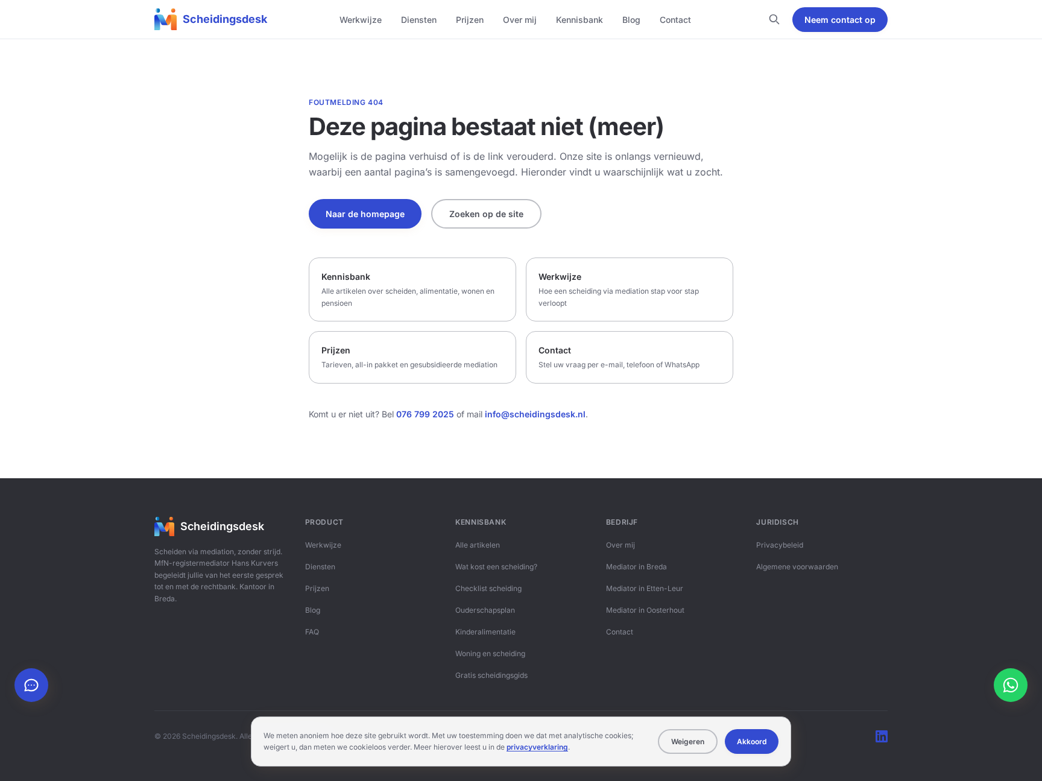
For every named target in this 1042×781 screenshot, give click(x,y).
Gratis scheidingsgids (491, 675)
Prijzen (470, 19)
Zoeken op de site (486, 214)
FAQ (312, 631)
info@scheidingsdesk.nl (535, 414)
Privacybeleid (779, 544)
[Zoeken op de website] (774, 19)
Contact (675, 19)
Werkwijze (360, 19)
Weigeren (687, 741)
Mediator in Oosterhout (645, 610)
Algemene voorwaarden (797, 566)
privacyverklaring (537, 746)
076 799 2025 (425, 414)
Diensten (419, 19)
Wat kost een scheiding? (496, 566)
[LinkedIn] (882, 736)
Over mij (520, 19)
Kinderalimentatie (485, 631)
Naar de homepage (365, 214)
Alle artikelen (477, 544)
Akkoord (751, 741)
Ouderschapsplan (485, 610)
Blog (631, 19)
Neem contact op (840, 19)
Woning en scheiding (490, 653)
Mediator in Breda (636, 566)
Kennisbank (579, 19)
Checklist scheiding (488, 588)
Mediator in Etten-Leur (644, 588)
